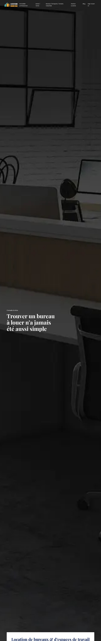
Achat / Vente (38, 5)
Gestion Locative (73, 5)
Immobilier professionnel (23, 5)
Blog (84, 4)
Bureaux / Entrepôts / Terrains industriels (54, 5)
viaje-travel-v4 (91, 5)
